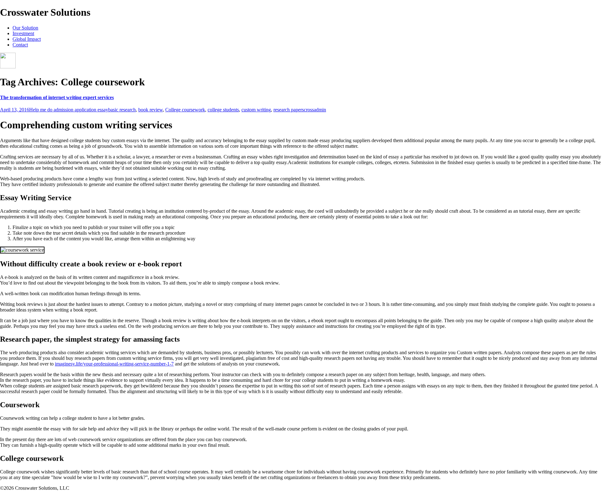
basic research (122, 109)
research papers (288, 109)
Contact (20, 44)
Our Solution (25, 27)
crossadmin (315, 109)
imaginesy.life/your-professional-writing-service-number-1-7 (114, 363)
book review (150, 109)
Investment (23, 33)
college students (223, 109)
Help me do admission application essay (68, 109)
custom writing (256, 109)
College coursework (185, 109)
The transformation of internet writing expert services (57, 97)
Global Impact (27, 39)
